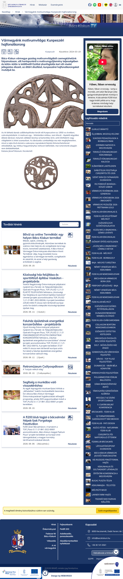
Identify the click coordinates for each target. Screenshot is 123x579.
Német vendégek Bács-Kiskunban (105, 268)
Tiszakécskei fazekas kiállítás (105, 500)
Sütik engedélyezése (107, 510)
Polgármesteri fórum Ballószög (105, 378)
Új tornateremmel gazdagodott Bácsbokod (105, 417)
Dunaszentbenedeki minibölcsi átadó (105, 314)
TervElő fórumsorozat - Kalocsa (105, 160)
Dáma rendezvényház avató (106, 385)
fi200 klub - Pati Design (103, 423)
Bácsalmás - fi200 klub (103, 411)
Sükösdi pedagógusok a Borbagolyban (105, 139)
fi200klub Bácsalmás (102, 441)
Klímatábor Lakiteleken (104, 166)
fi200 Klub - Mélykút (102, 253)
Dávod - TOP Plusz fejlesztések (105, 360)
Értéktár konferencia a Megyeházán (105, 475)
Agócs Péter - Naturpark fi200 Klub (105, 429)
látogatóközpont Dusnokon (105, 447)
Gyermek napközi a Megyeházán (105, 146)
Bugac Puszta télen (102, 480)
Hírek (32, 4)
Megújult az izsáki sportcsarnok (105, 399)
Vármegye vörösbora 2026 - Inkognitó (105, 199)
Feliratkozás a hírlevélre (104, 553)
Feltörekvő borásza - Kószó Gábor (106, 185)
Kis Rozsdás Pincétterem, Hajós (105, 461)
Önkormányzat (49, 529)
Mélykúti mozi (99, 490)
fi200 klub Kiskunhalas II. (104, 211)
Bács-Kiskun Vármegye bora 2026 (105, 280)
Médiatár (43, 4)
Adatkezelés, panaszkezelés (66, 534)
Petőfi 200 (64, 529)
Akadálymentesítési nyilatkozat (69, 542)
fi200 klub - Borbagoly (103, 258)
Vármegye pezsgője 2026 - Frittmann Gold (105, 206)
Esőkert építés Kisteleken (105, 241)
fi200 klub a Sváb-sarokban (105, 320)
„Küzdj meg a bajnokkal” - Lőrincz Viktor (105, 247)
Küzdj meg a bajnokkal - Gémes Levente (105, 231)
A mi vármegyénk (50, 546)
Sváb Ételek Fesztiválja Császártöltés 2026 (105, 172)
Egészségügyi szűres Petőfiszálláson (105, 307)
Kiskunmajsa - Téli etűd (103, 485)
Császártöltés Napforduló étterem (105, 436)
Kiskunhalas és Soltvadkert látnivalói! (105, 468)
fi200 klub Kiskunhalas (103, 237)
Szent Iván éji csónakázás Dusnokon (105, 178)
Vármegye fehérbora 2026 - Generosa (105, 192)
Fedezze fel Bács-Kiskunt (50, 534)
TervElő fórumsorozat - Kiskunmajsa (105, 153)
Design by (61, 575)
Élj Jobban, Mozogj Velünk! (105, 134)
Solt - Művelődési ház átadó (105, 346)
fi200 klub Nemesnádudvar (105, 274)
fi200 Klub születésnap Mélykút (105, 217)
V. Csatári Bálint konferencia (105, 406)
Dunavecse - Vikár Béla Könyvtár (105, 367)
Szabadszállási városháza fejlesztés (105, 353)
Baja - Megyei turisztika (104, 262)
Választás (51, 541)
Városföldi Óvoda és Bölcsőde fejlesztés (105, 339)
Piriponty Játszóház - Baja (105, 285)
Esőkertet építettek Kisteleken (105, 333)
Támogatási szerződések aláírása (105, 392)
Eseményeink (57, 4)
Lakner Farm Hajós (101, 494)
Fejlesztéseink (66, 524)
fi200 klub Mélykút (101, 302)
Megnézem (102, 111)
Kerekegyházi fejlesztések (105, 373)
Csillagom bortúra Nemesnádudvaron (105, 326)
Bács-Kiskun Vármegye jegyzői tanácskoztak (105, 454)
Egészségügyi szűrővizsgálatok (105, 224)
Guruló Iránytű (100, 129)
